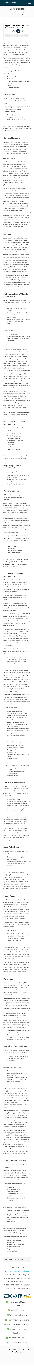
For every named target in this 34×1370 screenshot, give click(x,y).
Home (11, 12)
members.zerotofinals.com (18, 1271)
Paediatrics (19, 12)
